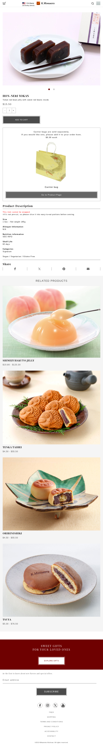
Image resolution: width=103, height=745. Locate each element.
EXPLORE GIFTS (51, 661)
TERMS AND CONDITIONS (51, 722)
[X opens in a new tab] (55, 705)
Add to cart (21, 120)
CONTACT (51, 736)
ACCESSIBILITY (51, 731)
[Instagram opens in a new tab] (47, 705)
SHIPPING (51, 717)
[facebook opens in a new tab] (40, 705)
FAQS (51, 712)
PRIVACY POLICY (51, 726)
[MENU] (98, 3)
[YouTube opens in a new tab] (63, 705)
